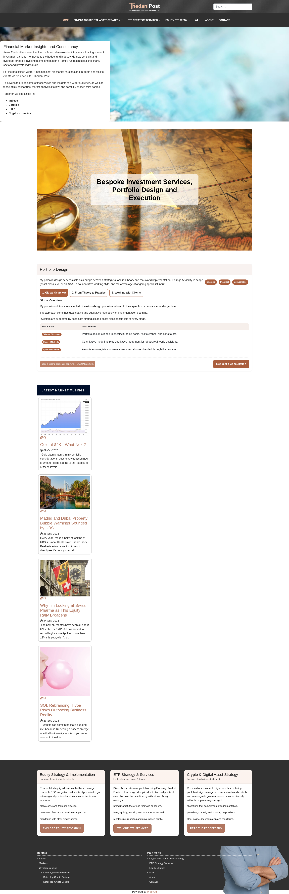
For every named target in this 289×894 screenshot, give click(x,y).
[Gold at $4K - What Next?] (41, 437)
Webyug (152, 891)
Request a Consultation (231, 363)
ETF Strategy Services (143, 20)
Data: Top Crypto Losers (56, 881)
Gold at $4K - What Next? (63, 444)
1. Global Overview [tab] (54, 292)
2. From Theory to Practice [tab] (89, 292)
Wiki (197, 20)
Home (65, 20)
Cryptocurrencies (48, 868)
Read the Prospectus (206, 828)
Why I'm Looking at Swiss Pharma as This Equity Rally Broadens (63, 610)
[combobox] (232, 7)
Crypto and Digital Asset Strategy (97, 20)
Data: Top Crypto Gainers (56, 877)
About (209, 20)
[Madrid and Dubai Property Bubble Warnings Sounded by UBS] (41, 511)
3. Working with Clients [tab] (126, 292)
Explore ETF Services (132, 828)
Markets (43, 863)
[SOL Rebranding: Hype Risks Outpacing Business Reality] (41, 698)
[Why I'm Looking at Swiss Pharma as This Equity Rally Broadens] (41, 598)
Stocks (42, 858)
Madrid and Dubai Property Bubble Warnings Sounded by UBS (63, 523)
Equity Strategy (176, 20)
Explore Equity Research (62, 828)
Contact (224, 20)
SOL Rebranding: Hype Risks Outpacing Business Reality (63, 710)
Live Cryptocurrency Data (56, 872)
